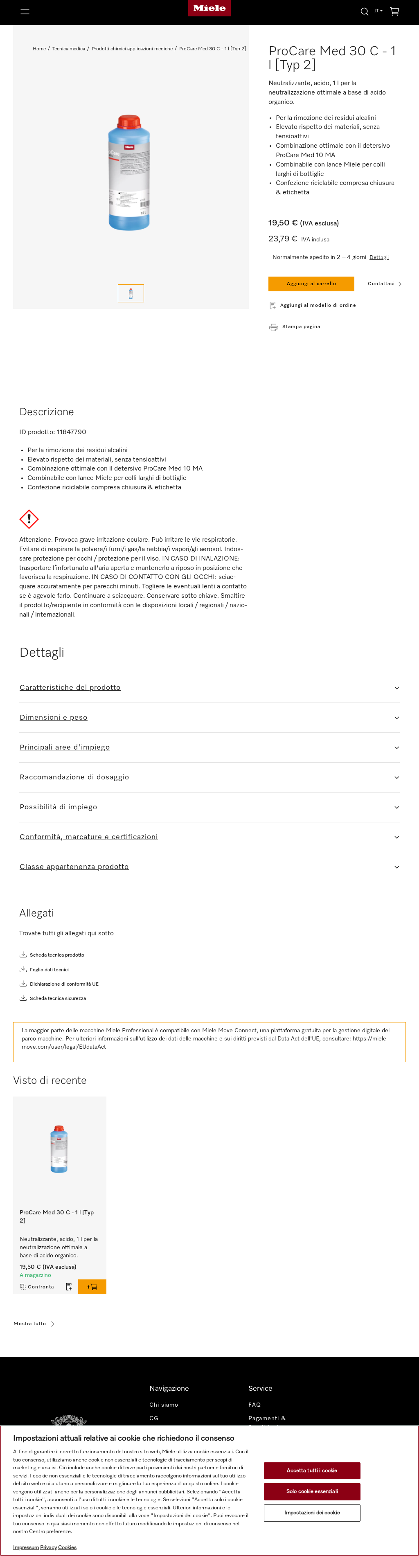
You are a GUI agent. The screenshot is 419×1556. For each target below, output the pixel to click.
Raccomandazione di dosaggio (74, 777)
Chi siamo (163, 1405)
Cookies (67, 1547)
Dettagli (379, 257)
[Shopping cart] (394, 13)
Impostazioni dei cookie (312, 1512)
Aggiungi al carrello (311, 283)
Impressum (26, 1547)
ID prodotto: (37, 432)
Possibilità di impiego (58, 807)
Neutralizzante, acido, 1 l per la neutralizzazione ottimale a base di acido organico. (59, 1247)
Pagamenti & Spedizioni (267, 1423)
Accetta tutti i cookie (312, 1470)
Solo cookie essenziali (312, 1491)
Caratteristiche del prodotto (70, 687)
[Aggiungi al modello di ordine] (69, 1286)
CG (154, 1418)
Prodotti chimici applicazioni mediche (132, 49)
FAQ (254, 1405)
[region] (209, 1490)
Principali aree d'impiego (65, 747)
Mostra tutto (30, 1324)
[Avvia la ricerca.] (364, 11)
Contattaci (381, 283)
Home (39, 49)
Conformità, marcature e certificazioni (89, 837)
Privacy (48, 1547)
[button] (78, 11)
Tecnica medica (68, 49)
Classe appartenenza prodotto (74, 867)
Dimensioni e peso (54, 717)
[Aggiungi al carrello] (92, 1286)
